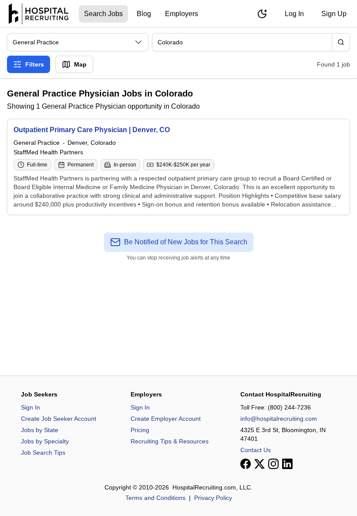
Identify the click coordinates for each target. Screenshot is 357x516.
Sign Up (334, 13)
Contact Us (255, 449)
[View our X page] (259, 464)
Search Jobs (103, 13)
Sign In (30, 407)
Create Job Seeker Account (58, 418)
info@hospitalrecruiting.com (278, 418)
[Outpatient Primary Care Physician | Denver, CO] (178, 167)
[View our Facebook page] (245, 464)
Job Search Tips (43, 452)
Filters (34, 64)
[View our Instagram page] (273, 464)
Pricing (140, 429)
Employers (181, 13)
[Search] (341, 42)
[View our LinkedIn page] (287, 464)
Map (80, 64)
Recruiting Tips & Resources (170, 441)
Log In (294, 13)
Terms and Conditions (155, 497)
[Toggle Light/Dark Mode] (262, 14)
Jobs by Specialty (45, 441)
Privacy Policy (213, 497)
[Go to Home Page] (38, 13)
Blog (144, 13)
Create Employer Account (166, 418)
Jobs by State (39, 429)
